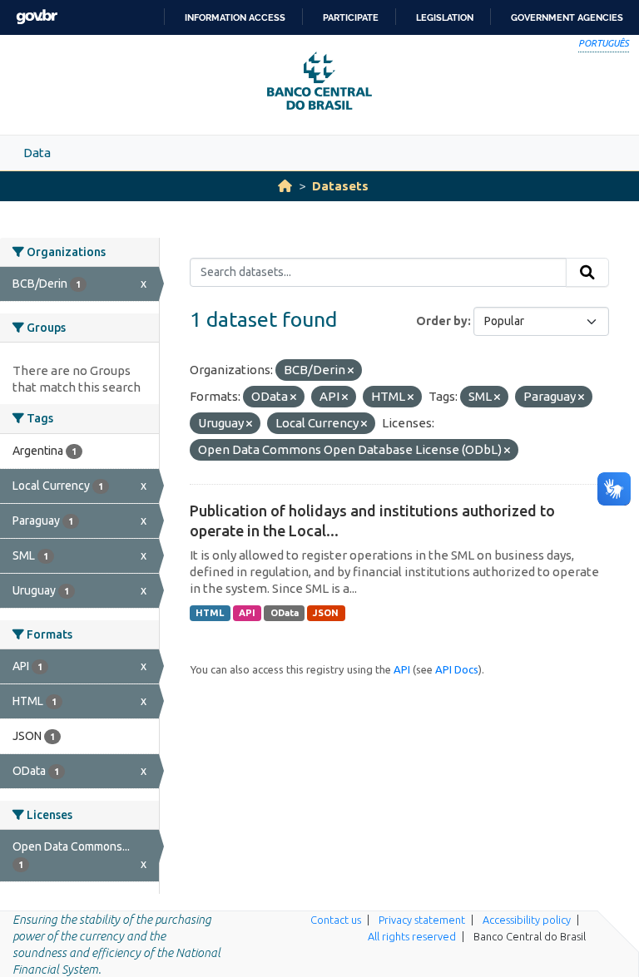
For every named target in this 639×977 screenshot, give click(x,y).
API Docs (456, 669)
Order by (442, 321)
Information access (235, 17)
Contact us (335, 919)
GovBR (36, 17)
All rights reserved (412, 936)
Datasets (340, 186)
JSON (326, 613)
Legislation (444, 17)
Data (37, 153)
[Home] (285, 186)
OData (284, 613)
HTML (210, 613)
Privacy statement (422, 919)
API (247, 613)
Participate (351, 17)
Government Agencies (567, 17)
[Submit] (587, 273)
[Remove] (351, 371)
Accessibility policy (527, 919)
